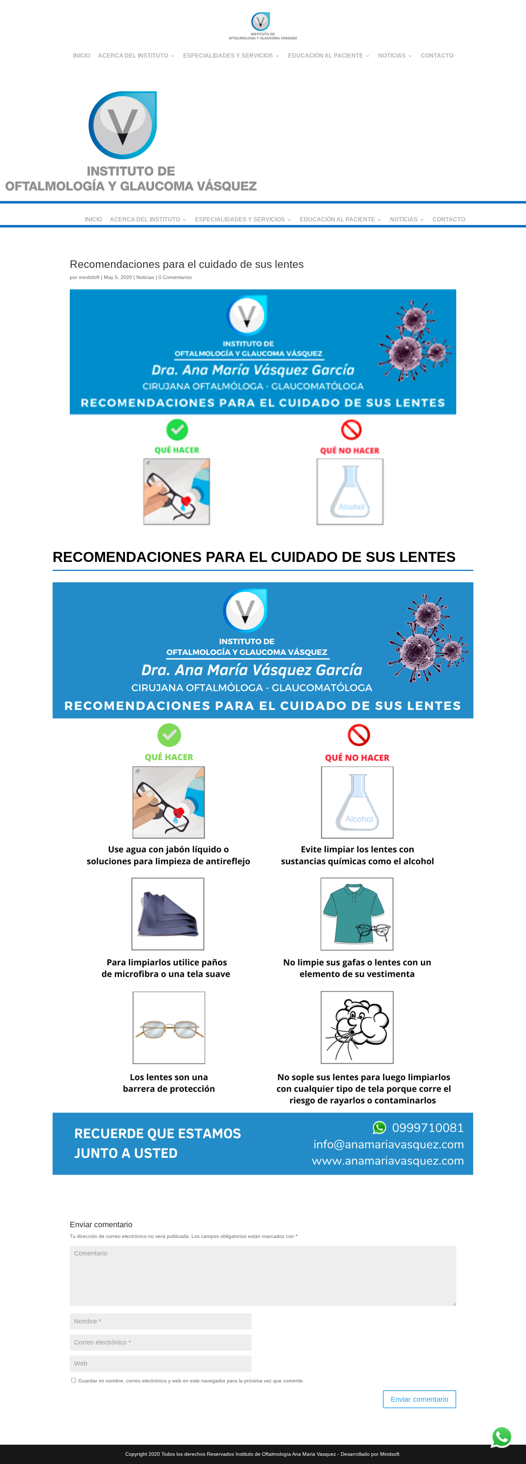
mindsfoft (89, 277)
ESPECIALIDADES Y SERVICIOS (228, 56)
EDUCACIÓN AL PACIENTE (325, 56)
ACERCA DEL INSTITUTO (133, 56)
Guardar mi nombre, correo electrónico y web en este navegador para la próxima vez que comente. (191, 1381)
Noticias (145, 277)
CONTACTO (437, 56)
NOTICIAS (392, 56)
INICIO (81, 56)
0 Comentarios (175, 277)
